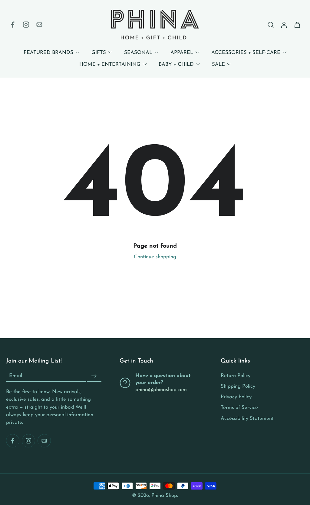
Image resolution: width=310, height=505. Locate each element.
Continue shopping (155, 256)
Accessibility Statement (247, 418)
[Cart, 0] (297, 24)
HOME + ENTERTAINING (109, 64)
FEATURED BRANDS (48, 52)
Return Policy (235, 375)
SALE (218, 64)
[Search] (270, 24)
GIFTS (98, 52)
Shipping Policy (238, 386)
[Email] (39, 24)
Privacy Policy (236, 397)
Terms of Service (239, 407)
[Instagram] (26, 24)
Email (15, 375)
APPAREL (181, 52)
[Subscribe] (94, 376)
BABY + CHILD (176, 64)
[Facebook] (12, 24)
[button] (53, 361)
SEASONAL (138, 52)
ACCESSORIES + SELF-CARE (245, 52)
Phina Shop (164, 495)
